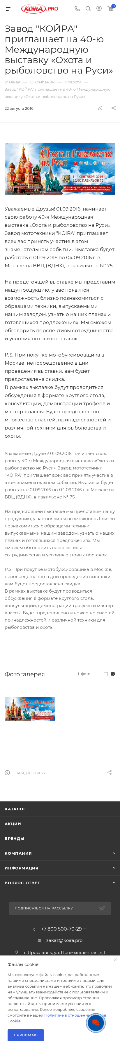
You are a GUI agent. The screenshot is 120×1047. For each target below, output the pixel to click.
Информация (22, 868)
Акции (13, 823)
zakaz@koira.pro (64, 940)
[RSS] (100, 108)
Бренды (14, 838)
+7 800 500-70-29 (61, 929)
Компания (18, 853)
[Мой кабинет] (99, 9)
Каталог (15, 809)
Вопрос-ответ (22, 882)
